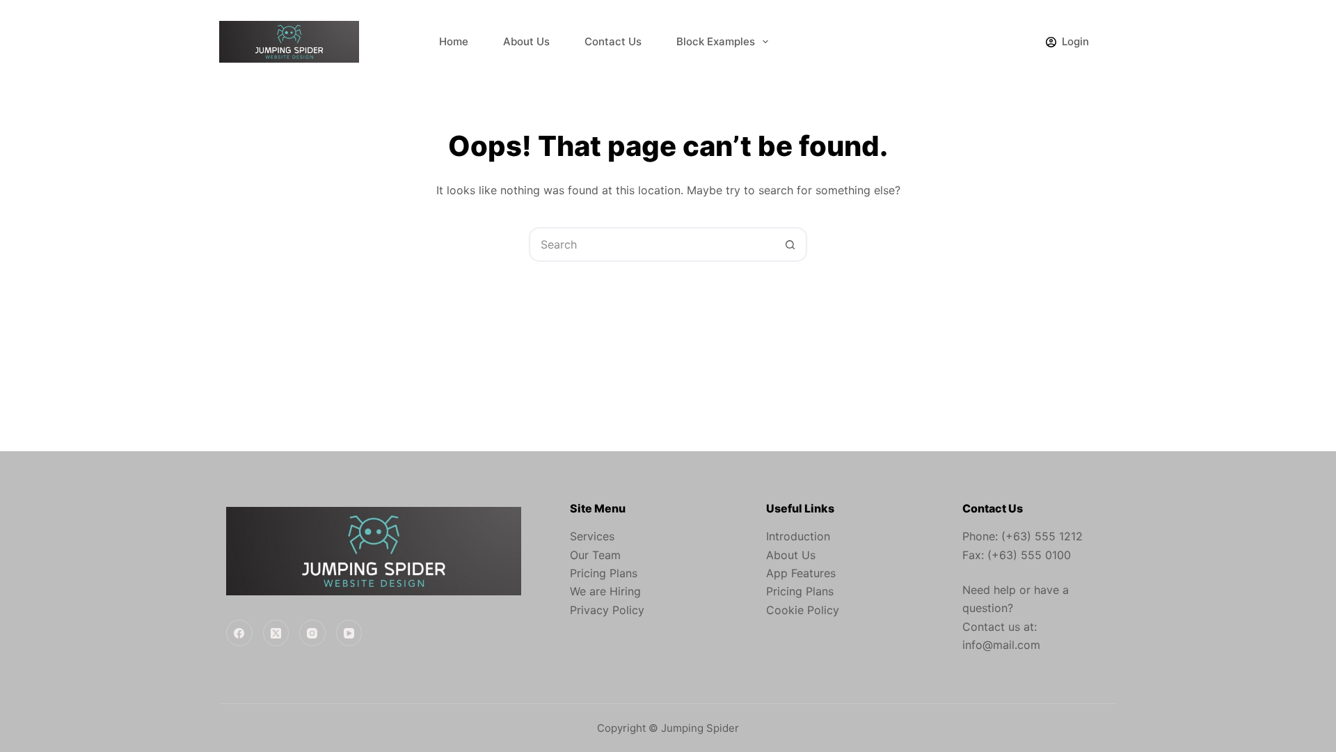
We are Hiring (605, 591)
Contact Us (613, 41)
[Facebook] (239, 633)
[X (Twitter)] (276, 633)
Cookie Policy (802, 610)
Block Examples (715, 41)
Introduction (798, 536)
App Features (801, 573)
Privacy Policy (607, 610)
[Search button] (790, 244)
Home (453, 41)
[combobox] (652, 244)
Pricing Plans (603, 573)
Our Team (595, 555)
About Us (526, 41)
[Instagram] (312, 633)
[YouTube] (349, 633)
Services (592, 536)
